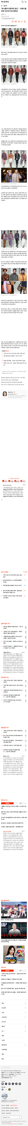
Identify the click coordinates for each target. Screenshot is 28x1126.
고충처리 (3, 1113)
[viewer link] (25, 43)
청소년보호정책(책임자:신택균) (7, 1108)
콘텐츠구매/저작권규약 (14, 1110)
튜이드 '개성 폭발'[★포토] (7, 919)
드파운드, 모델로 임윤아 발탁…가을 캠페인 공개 (12, 826)
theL (3, 1012)
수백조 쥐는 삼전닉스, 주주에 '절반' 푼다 (12, 745)
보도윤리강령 (8, 1113)
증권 (3, 1003)
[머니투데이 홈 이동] (6, 1068)
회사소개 (3, 1105)
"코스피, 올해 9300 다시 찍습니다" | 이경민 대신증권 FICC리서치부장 (13, 940)
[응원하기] (14, 392)
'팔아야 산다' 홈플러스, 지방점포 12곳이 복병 (11, 979)
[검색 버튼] (22, 1)
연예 (3, 1035)
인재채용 (7, 1105)
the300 (4, 1008)
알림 (3, 1059)
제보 (3, 1054)
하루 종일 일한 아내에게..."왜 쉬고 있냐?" (13, 356)
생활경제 (5, 5)
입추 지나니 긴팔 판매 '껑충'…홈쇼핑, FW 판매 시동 (13, 988)
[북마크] (25, 22)
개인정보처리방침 (13, 1105)
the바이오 (4, 1017)
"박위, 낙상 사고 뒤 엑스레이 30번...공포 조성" (14, 353)
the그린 (4, 1021)
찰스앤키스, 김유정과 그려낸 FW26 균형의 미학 (12, 823)
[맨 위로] (25, 1120)
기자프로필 (4, 1049)
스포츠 (3, 1040)
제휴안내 (7, 1110)
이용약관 (16, 1108)
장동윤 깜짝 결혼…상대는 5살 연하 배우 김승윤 (14, 360)
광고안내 (3, 1110)
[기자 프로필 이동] (4, 393)
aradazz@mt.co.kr (12, 394)
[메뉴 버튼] (25, 1)
